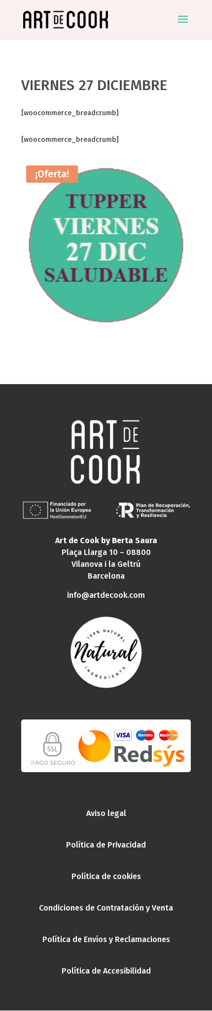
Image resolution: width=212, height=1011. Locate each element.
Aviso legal (106, 813)
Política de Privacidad (106, 844)
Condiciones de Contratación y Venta (106, 908)
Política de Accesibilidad (106, 971)
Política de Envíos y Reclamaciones (106, 939)
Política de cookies (106, 876)
